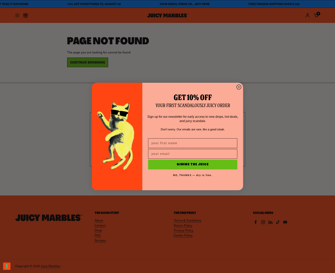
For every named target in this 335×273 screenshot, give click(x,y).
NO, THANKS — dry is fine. (192, 175)
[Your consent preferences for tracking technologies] (6, 266)
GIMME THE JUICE (193, 164)
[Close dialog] (239, 87)
